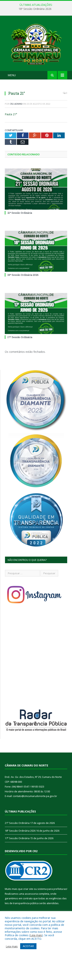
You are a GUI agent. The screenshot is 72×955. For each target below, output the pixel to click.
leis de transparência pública (22, 903)
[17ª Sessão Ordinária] (36, 313)
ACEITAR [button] (28, 946)
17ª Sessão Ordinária (19, 337)
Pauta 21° (11, 114)
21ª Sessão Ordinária (19, 212)
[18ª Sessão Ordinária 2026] (36, 251)
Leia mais (36, 935)
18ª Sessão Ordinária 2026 (35, 9)
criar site (28, 889)
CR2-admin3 (16, 103)
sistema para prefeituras (52, 889)
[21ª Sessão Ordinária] (36, 189)
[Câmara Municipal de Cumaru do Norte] (36, 44)
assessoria (31, 893)
